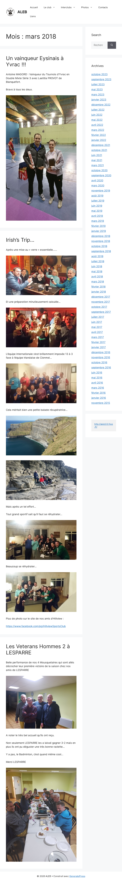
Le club (47, 7)
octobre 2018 (99, 246)
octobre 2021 (99, 150)
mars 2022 (97, 129)
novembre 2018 (100, 241)
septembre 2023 (101, 79)
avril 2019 (97, 215)
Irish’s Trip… (20, 240)
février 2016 (98, 392)
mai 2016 (96, 377)
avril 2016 (97, 382)
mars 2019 (97, 220)
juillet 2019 (97, 200)
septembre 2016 (101, 367)
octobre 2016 (99, 362)
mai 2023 (97, 89)
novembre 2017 (100, 301)
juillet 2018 (97, 261)
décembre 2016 (100, 352)
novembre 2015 (100, 402)
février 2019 (98, 225)
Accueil (34, 7)
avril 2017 (97, 332)
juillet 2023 (98, 84)
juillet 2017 (97, 316)
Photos (85, 7)
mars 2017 (97, 337)
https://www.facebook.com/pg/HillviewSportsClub (36, 626)
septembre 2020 (101, 175)
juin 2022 (96, 114)
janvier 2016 (98, 397)
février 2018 (98, 286)
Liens (33, 16)
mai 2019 (96, 210)
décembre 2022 (100, 104)
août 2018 (97, 256)
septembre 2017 (101, 311)
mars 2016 (97, 387)
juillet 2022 (97, 109)
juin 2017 (96, 322)
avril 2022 (97, 124)
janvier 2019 (98, 231)
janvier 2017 (98, 347)
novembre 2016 (100, 357)
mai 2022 (97, 119)
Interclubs (66, 7)
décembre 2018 (100, 236)
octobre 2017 (99, 306)
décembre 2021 (100, 145)
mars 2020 (97, 185)
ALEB (22, 12)
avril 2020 (97, 180)
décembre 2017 (100, 296)
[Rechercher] (112, 45)
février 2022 (98, 135)
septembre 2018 (101, 251)
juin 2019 (96, 205)
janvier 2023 (98, 99)
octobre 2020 (99, 170)
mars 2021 (97, 165)
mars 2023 (97, 94)
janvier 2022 (98, 140)
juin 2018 (96, 266)
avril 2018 (97, 276)
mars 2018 (97, 281)
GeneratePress (77, 876)
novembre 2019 (100, 190)
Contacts (103, 7)
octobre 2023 (99, 74)
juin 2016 (96, 372)
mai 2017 (96, 327)
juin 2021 (96, 155)
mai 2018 (96, 271)
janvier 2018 (98, 291)
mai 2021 (96, 160)
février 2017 (98, 342)
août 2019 (97, 195)
